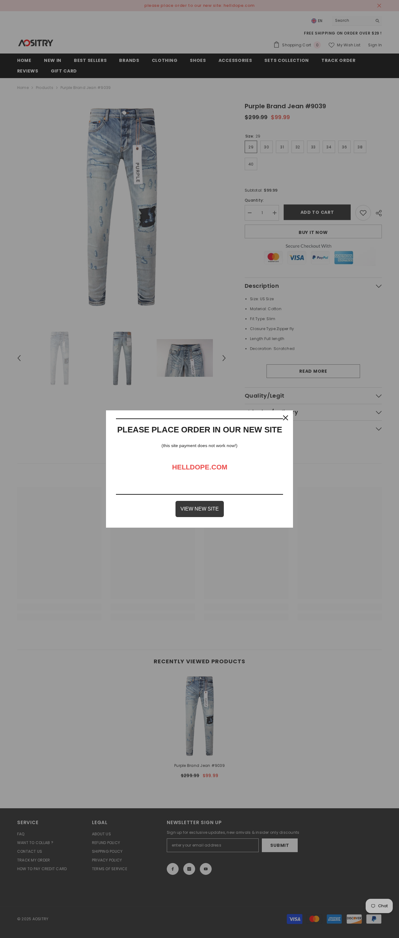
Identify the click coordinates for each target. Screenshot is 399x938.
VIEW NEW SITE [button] (199, 508)
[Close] (285, 417)
